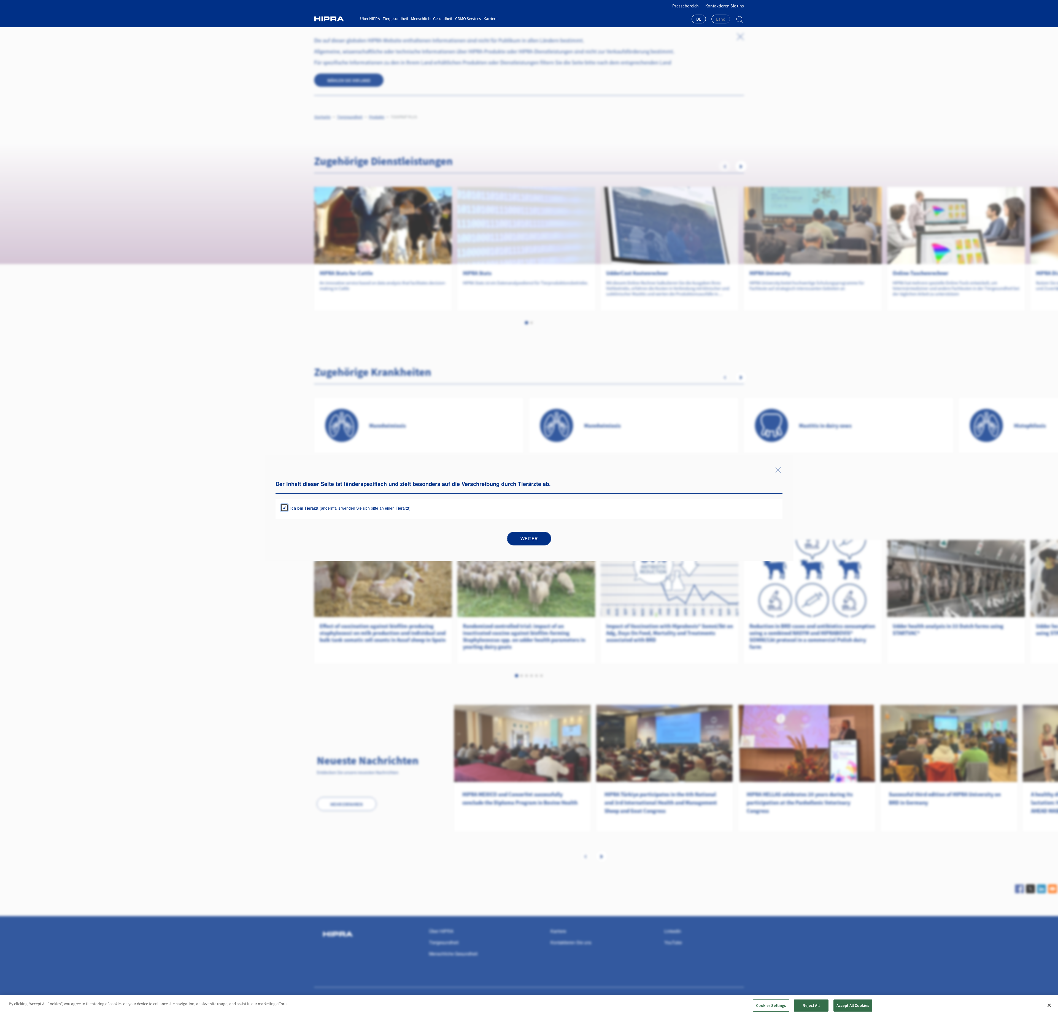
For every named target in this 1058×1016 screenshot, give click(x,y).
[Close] (1049, 1005)
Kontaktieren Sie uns (724, 6)
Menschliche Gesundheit (431, 18)
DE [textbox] (698, 19)
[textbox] (720, 19)
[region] (529, 1005)
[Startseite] (335, 18)
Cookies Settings (771, 1005)
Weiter (529, 538)
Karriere (490, 18)
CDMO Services (468, 18)
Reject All (811, 1005)
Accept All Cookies (852, 1005)
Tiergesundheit (395, 18)
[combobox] (699, 20)
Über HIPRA (370, 18)
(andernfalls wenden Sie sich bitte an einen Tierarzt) (350, 508)
